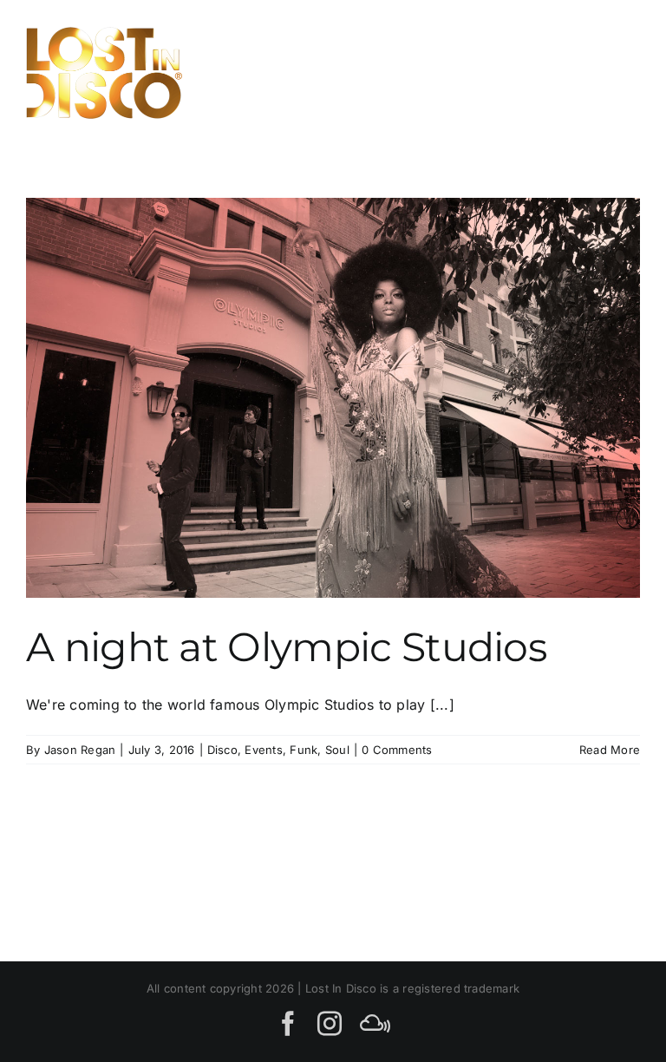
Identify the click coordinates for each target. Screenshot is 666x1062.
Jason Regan (80, 750)
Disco (222, 750)
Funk (303, 750)
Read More (609, 750)
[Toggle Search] (561, 72)
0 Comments (397, 750)
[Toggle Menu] (620, 72)
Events (263, 750)
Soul (337, 750)
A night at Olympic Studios (286, 647)
